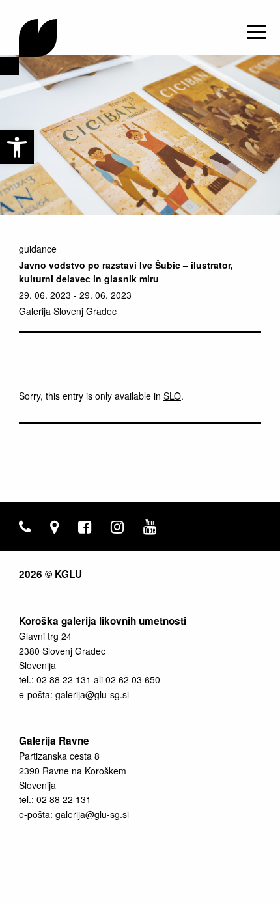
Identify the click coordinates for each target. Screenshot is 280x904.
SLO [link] (172, 395)
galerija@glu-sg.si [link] (92, 694)
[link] (17, 147)
